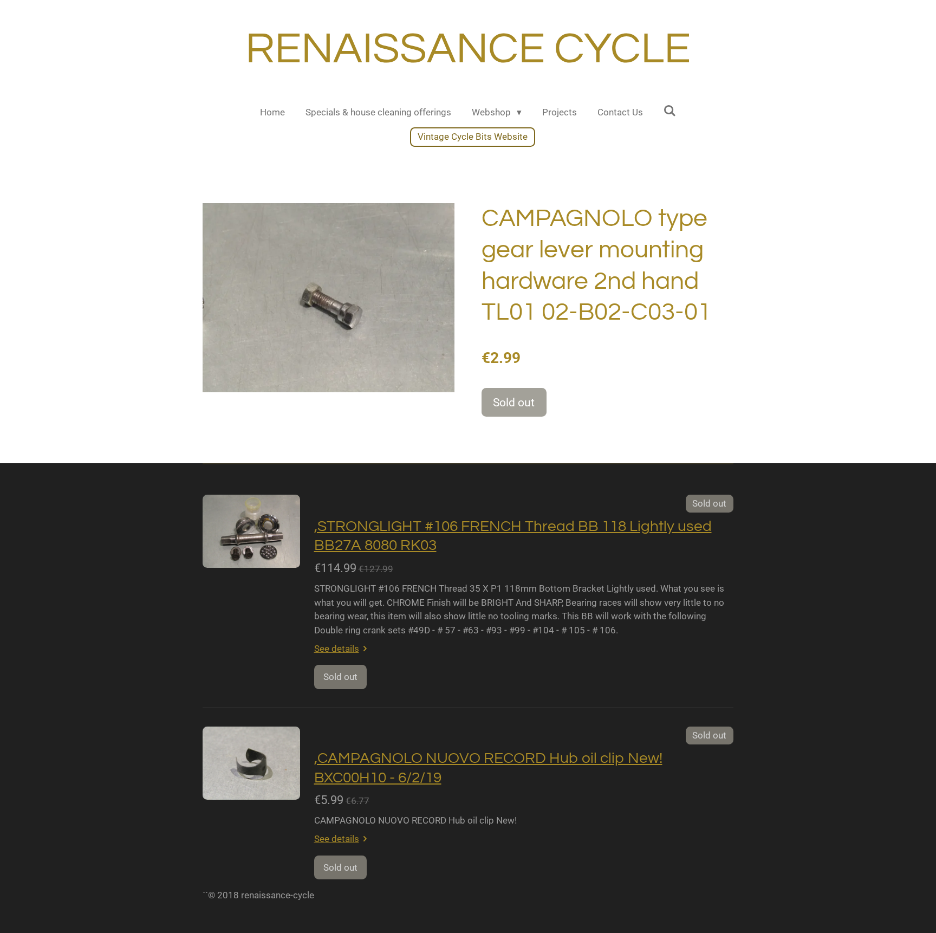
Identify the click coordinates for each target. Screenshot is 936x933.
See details (336, 648)
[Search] (670, 111)
